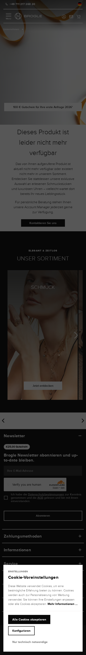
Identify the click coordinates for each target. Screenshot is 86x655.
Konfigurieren (21, 630)
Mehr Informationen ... (63, 604)
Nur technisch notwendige (30, 642)
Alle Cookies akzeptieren (29, 619)
